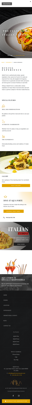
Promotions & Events (10, 315)
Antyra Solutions (21, 391)
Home (3, 62)
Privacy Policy (16, 354)
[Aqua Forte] (16, 383)
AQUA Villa (16, 336)
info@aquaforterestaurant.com (16, 373)
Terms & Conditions (16, 351)
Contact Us (6, 325)
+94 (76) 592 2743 (19, 55)
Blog (5, 320)
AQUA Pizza (16, 339)
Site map (16, 359)
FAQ (16, 357)
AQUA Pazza (16, 344)
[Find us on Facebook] (13, 396)
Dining (5, 300)
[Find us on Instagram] (19, 396)
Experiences (9, 62)
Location (6, 305)
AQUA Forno (16, 341)
